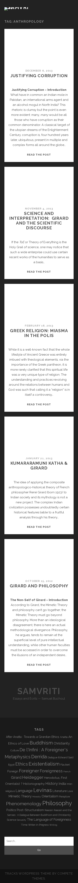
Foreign (12, 771)
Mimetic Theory (20, 796)
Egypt (11, 764)
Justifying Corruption (39, 75)
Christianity (62, 743)
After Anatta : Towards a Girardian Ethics (32, 736)
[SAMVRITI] (17, 7)
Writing (53, 825)
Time (24, 824)
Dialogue (52, 757)
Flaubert (65, 764)
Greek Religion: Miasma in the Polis (39, 333)
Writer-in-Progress (38, 824)
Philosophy (57, 803)
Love (70, 791)
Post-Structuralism (30, 810)
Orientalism (50, 796)
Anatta (64, 737)
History (51, 783)
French (67, 771)
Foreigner (29, 770)
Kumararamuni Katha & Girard (39, 465)
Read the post (39, 154)
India (62, 784)
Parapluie (64, 796)
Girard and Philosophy (39, 585)
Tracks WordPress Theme (28, 873)
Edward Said (65, 757)
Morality (36, 796)
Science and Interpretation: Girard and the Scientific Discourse (39, 220)
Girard (16, 777)
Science (11, 819)
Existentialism (44, 764)
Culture (14, 750)
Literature (60, 791)
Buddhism (41, 743)
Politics (11, 810)
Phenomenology (23, 803)
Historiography (34, 784)
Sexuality (21, 820)
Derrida (39, 756)
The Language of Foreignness (49, 819)
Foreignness (51, 771)
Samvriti (38, 691)
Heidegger (32, 777)
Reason (49, 810)
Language (24, 791)
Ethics (21, 764)
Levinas (42, 790)
